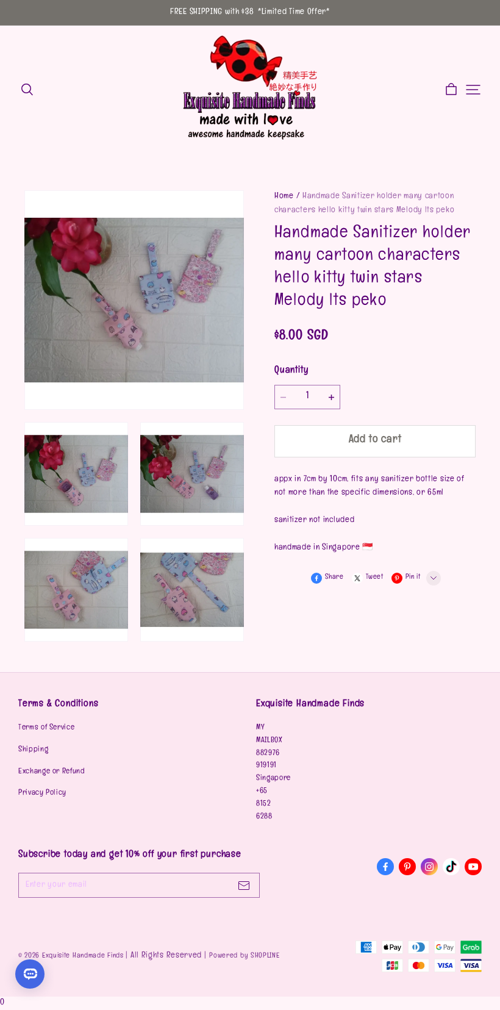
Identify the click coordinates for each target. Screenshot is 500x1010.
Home (284, 196)
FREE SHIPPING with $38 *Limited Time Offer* (250, 12)
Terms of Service (46, 728)
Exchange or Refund (51, 772)
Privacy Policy (42, 793)
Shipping (33, 750)
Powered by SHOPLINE (244, 956)
